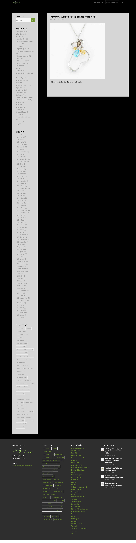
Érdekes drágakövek (22, 56)
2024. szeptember (21, 188)
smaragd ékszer (21, 405)
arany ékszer (21, 328)
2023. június (20, 218)
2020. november (21, 293)
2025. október (20, 157)
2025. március (20, 174)
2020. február (20, 315)
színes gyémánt (21, 411)
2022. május (20, 249)
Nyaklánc (19, 102)
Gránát (18, 68)
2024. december (21, 181)
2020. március (20, 313)
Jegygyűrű (19, 88)
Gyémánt (19, 71)
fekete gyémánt (21, 356)
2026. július (19, 135)
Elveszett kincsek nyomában (25, 51)
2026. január (20, 149)
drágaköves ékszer (22, 334)
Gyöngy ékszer (20, 80)
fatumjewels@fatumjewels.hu (22, 466)
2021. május (19, 278)
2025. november (21, 154)
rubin (27, 390)
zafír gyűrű (25, 414)
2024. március (20, 198)
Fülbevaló (19, 66)
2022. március (20, 254)
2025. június (20, 166)
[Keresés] (122, 2)
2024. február (20, 201)
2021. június (19, 276)
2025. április (20, 171)
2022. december (21, 232)
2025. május (20, 169)
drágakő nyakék (21, 340)
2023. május (20, 220)
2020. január (20, 317)
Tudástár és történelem (23, 117)
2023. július (19, 215)
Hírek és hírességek (22, 85)
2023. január (20, 230)
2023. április (20, 222)
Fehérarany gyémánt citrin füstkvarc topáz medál (73, 16)
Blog (28, 328)
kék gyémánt (30, 383)
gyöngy (30, 368)
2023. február (20, 227)
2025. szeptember (21, 159)
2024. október (20, 186)
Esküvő (18, 58)
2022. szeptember (21, 239)
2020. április (20, 310)
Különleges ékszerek (22, 100)
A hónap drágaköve (22, 32)
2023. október (20, 208)
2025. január (20, 179)
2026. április (20, 142)
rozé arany (20, 390)
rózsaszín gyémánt (22, 396)
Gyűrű (18, 83)
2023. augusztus (21, 213)
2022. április (19, 252)
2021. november (21, 264)
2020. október (20, 296)
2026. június (20, 137)
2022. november (21, 235)
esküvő (30, 350)
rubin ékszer (20, 393)
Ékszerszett (19, 46)
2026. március (20, 145)
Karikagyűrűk (20, 95)
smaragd (20, 402)
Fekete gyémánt (21, 63)
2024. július (19, 191)
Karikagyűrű (19, 93)
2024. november (21, 183)
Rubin (18, 105)
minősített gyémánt (22, 387)
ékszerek (19, 44)
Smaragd (19, 110)
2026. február (20, 147)
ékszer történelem (21, 424)
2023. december (21, 203)
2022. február (20, 257)
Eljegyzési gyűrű (21, 49)
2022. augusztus (21, 242)
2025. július (19, 164)
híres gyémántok (21, 374)
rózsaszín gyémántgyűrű (23, 399)
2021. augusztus (21, 271)
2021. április (19, 281)
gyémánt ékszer (21, 368)
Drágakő (18, 37)
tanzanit (30, 411)
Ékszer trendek (20, 39)
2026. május (20, 140)
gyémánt (30, 356)
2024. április (20, 196)
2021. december (21, 261)
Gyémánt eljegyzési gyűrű (24, 73)
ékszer (28, 417)
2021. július (19, 274)
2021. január (19, 288)
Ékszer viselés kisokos (23, 41)
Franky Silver (61, 20)
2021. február (20, 286)
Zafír (17, 124)
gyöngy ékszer (21, 371)
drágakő (20, 337)
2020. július (19, 303)
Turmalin (19, 122)
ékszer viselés (21, 427)
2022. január (20, 259)
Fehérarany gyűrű (21, 61)
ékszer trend (29, 420)
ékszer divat (20, 420)
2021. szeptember (21, 269)
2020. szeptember (22, 298)
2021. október (20, 266)
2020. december (21, 291)
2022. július (19, 244)
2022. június (19, 247)
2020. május (20, 308)
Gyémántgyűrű (21, 78)
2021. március (20, 283)
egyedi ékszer (21, 347)
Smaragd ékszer (21, 112)
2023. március (20, 225)
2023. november (21, 205)
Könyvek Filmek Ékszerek (24, 97)
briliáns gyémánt (21, 331)
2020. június (20, 305)
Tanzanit (19, 115)
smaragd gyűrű (28, 402)
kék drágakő (20, 383)
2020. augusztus (21, 300)
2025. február (20, 176)
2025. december (21, 152)
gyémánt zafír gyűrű (22, 365)
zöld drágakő (20, 417)
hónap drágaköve (22, 377)
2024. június (20, 193)
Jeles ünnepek (20, 90)
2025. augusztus (21, 161)
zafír (18, 414)
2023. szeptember (22, 210)
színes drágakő (21, 408)
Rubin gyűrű (19, 107)
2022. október (20, 237)
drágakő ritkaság (22, 343)
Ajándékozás (20, 34)
